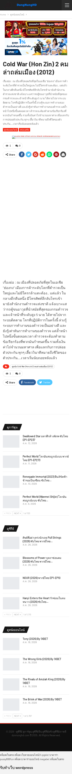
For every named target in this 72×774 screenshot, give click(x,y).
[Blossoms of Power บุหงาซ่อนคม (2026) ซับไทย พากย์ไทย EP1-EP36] (11, 563)
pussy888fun (7, 759)
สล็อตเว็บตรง (7, 754)
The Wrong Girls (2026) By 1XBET (42, 659)
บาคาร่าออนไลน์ (30, 759)
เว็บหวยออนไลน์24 (31, 754)
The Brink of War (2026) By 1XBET (42, 699)
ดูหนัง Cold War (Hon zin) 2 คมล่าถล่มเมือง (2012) (32, 366)
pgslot (45, 754)
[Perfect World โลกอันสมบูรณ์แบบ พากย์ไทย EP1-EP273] (11, 462)
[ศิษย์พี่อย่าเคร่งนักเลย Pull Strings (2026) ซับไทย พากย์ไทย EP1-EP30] (11, 543)
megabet (45, 759)
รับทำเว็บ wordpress (16, 767)
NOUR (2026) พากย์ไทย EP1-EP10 (41, 577)
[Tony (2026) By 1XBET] (11, 644)
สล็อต (17, 754)
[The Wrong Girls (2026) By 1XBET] (11, 664)
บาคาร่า (53, 754)
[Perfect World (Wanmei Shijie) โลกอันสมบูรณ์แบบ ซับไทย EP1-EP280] (11, 502)
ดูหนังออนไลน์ (10, 129)
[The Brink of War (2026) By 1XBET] (11, 704)
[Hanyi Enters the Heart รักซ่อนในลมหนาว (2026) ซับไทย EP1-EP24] (11, 603)
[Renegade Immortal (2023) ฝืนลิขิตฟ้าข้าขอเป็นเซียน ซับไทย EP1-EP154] (11, 482)
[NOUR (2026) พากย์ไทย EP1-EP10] (11, 583)
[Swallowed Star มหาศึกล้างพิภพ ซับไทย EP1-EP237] (11, 441)
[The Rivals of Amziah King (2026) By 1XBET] (11, 684)
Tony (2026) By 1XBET (35, 638)
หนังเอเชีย (24, 129)
